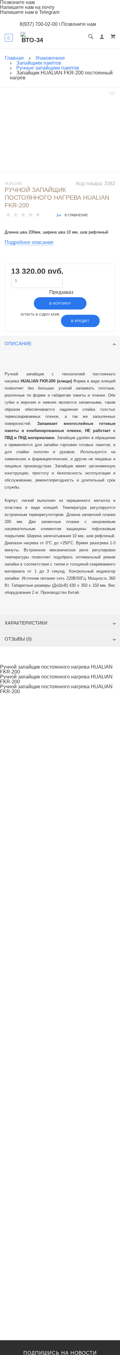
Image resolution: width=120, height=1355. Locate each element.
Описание (18, 343)
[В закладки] (112, 93)
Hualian (13, 183)
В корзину (60, 303)
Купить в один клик (40, 314)
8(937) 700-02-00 (39, 24)
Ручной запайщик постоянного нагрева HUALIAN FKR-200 (56, 669)
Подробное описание (29, 242)
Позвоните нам (78, 24)
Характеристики (26, 623)
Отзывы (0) (18, 639)
